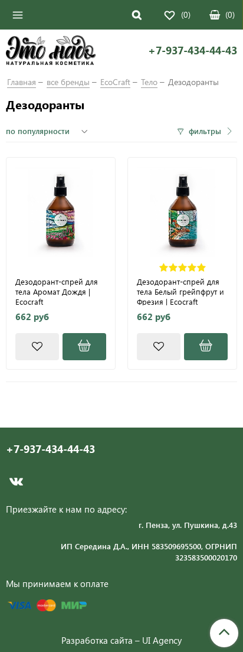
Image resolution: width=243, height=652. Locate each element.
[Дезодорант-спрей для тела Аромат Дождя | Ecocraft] (60, 212)
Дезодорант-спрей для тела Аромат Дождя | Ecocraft (56, 291)
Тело (149, 81)
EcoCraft (115, 81)
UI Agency (162, 640)
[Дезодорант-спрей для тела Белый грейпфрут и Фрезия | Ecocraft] (182, 212)
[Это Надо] (51, 52)
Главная (21, 81)
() (230, 14)
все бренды (68, 81)
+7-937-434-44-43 (192, 50)
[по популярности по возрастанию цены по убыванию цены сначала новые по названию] (48, 131)
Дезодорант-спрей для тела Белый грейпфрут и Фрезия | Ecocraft (180, 291)
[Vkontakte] (16, 481)
